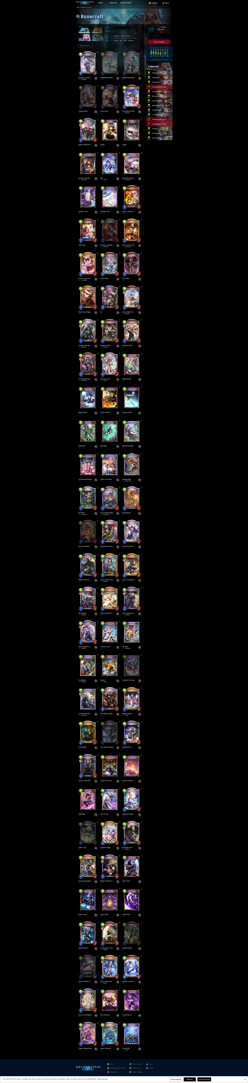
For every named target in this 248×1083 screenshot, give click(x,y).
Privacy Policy (136, 1068)
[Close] (245, 1079)
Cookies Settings (176, 1079)
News (111, 1064)
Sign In (167, 3)
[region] (124, 1079)
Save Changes (159, 42)
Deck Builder (83, 7)
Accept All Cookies (204, 1079)
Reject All (190, 1079)
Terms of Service (137, 1064)
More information (103, 1079)
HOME (78, 7)
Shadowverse (114, 1072)
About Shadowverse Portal (117, 1068)
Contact (151, 1068)
